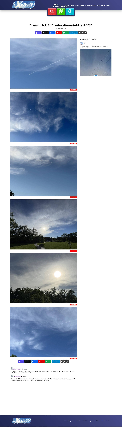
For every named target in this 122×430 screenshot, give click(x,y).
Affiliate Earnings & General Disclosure (92, 421)
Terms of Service (76, 421)
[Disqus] (43, 384)
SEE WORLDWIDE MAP (90, 5)
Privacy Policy (67, 421)
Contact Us (107, 421)
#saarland (104, 46)
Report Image (73, 89)
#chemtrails (84, 48)
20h (85, 43)
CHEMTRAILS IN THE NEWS (103, 5)
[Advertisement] (93, 89)
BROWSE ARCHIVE (79, 5)
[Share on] (79, 32)
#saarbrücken (96, 46)
